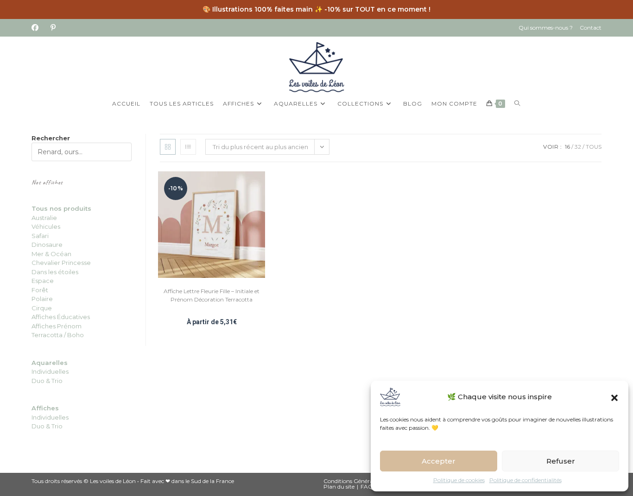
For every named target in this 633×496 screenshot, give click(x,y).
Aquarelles (50, 362)
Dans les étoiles (55, 272)
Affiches (45, 408)
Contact (590, 27)
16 (567, 146)
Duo (39, 380)
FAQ (367, 486)
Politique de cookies (459, 480)
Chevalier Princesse (61, 262)
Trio (56, 380)
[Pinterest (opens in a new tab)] (53, 27)
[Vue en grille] (168, 147)
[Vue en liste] (188, 147)
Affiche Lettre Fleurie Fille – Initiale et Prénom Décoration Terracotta (212, 295)
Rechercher (51, 138)
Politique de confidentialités (525, 480)
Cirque (42, 308)
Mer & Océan (51, 253)
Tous (593, 146)
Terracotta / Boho (58, 335)
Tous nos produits (61, 208)
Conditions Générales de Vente (363, 480)
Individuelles (50, 371)
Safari (40, 235)
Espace (43, 280)
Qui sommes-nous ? (546, 27)
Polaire (42, 298)
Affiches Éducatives (61, 316)
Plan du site (338, 486)
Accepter (439, 461)
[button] (614, 397)
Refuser (560, 461)
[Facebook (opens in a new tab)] (38, 27)
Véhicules (46, 226)
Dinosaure (47, 244)
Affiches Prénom (57, 326)
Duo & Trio (47, 426)
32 (578, 146)
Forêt (40, 290)
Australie (44, 217)
